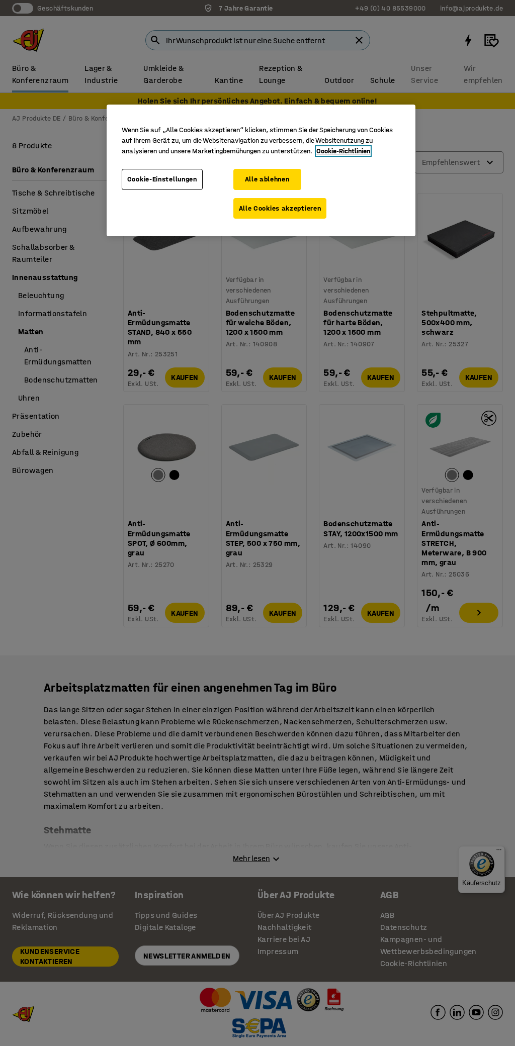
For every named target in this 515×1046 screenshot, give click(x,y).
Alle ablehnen (267, 179)
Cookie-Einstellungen (162, 179)
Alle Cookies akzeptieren (280, 208)
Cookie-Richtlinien (343, 151)
